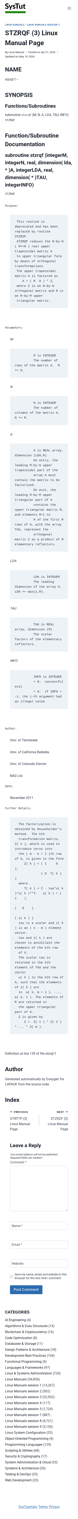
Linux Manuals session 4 (23, 1403)
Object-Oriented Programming (26, 1439)
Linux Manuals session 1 (23, 1385)
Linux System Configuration (25, 1433)
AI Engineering (15, 1320)
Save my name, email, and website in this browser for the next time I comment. (41, 1276)
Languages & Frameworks (24, 1368)
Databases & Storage (20, 1344)
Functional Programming (23, 1362)
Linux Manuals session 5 (23, 1409)
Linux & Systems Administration (28, 1373)
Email (17, 1245)
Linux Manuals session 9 (23, 1427)
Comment (18, 1162)
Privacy (54, 1507)
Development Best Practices (25, 1356)
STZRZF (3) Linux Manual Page (58, 1120)
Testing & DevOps (18, 1474)
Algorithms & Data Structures (26, 1326)
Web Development (18, 1480)
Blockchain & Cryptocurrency (26, 1332)
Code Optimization (18, 1338)
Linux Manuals (14, 24)
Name (17, 1226)
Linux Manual (16, 52)
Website (17, 1264)
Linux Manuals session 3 (43, 24)
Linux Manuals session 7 (23, 1415)
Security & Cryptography (22, 1456)
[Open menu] (69, 8)
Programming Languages (23, 1445)
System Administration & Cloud (28, 1462)
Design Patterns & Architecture (27, 1350)
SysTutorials (28, 1507)
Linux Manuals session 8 (23, 1421)
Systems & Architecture (22, 1468)
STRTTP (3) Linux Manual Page (20, 1120)
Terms (42, 1507)
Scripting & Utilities (19, 1450)
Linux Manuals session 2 (23, 1391)
